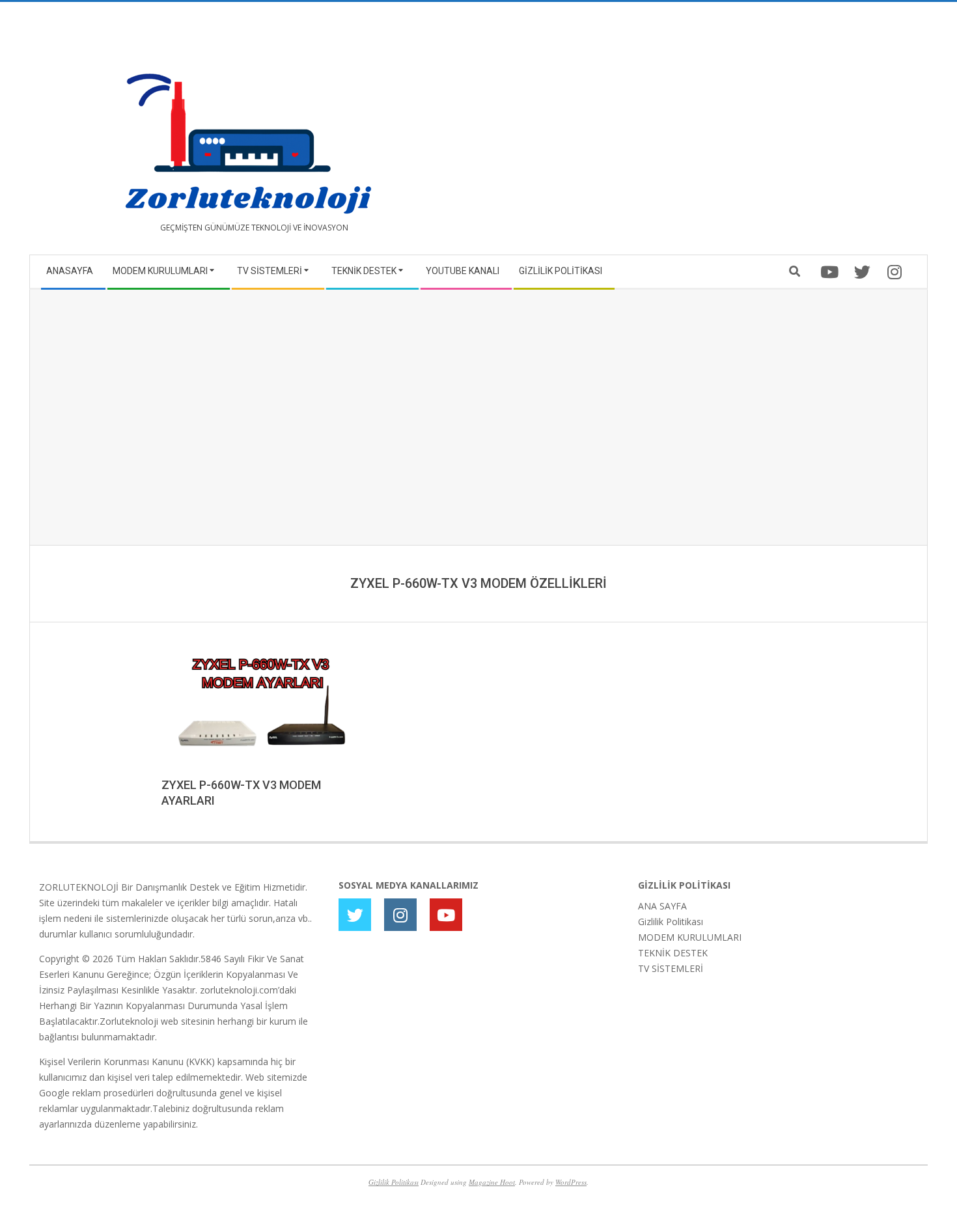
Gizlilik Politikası (670, 921)
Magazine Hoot (492, 1182)
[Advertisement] (698, 133)
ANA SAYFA (662, 906)
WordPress (571, 1182)
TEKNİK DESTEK (673, 953)
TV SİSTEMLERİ (670, 968)
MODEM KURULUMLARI (690, 937)
